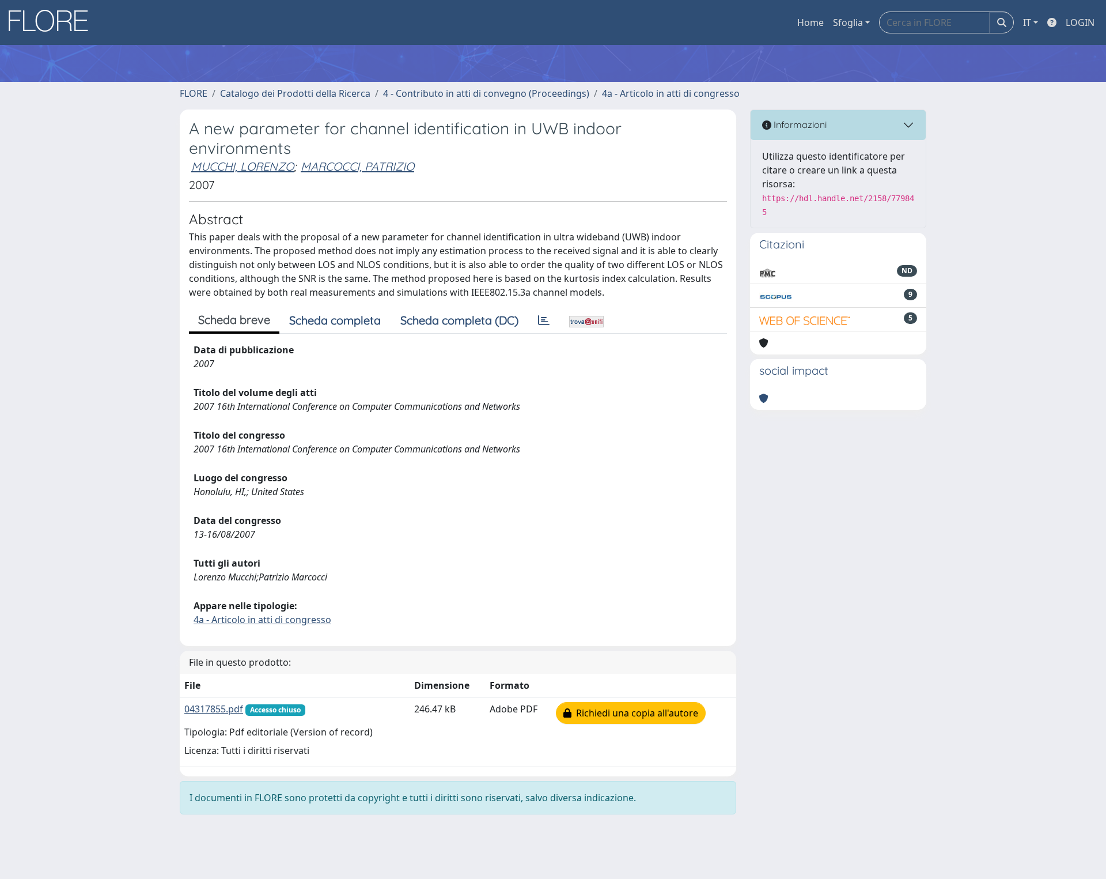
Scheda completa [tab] (335, 320)
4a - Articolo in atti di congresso (671, 93)
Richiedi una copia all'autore (634, 713)
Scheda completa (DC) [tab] (459, 320)
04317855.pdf (213, 709)
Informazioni (799, 124)
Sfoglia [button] (848, 22)
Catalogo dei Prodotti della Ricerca (295, 93)
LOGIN (1080, 22)
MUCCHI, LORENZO (242, 166)
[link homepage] (52, 22)
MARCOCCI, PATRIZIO (357, 166)
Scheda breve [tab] (234, 319)
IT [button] (1027, 22)
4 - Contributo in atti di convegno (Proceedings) (486, 93)
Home (810, 22)
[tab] (543, 320)
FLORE (193, 93)
